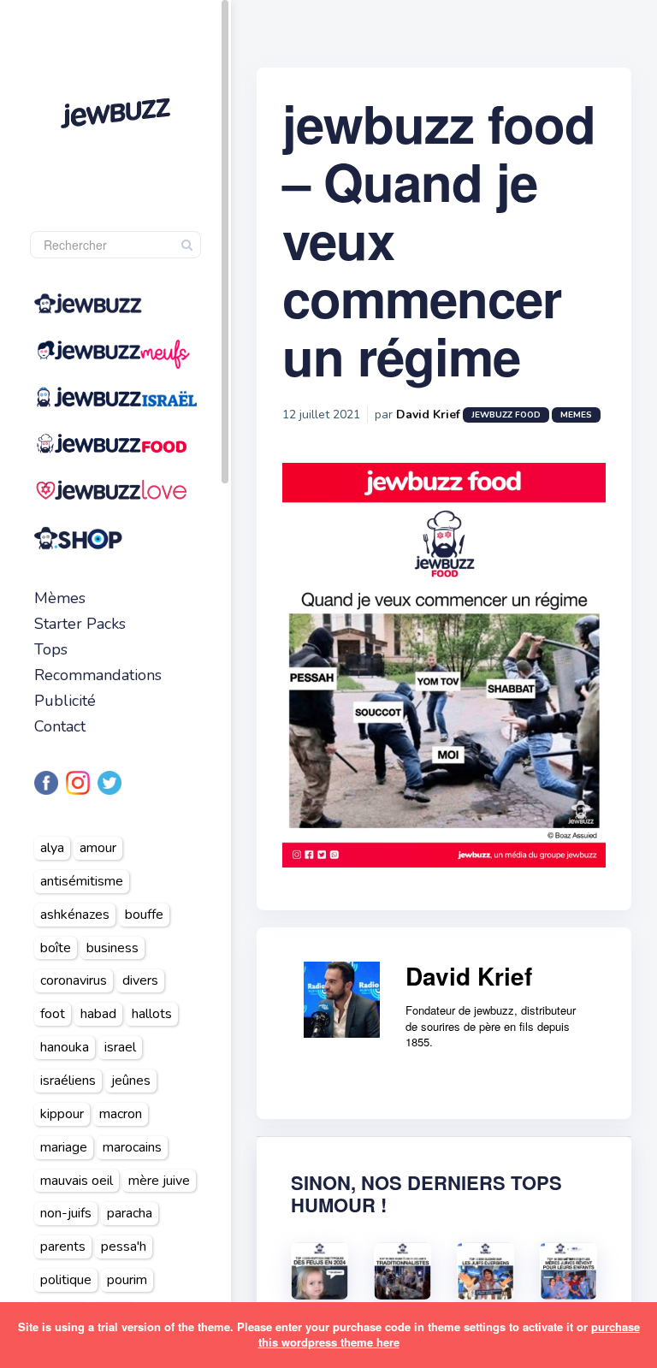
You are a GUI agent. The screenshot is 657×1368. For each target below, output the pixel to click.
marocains (132, 1147)
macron (120, 1113)
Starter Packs (80, 623)
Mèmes (60, 598)
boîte (55, 948)
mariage (63, 1147)
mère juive (159, 1180)
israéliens (68, 1080)
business (112, 948)
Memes (576, 415)
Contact (60, 726)
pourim (127, 1279)
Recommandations (98, 675)
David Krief (428, 414)
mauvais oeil (76, 1180)
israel (120, 1047)
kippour (62, 1113)
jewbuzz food (506, 415)
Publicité (65, 700)
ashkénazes (75, 914)
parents (63, 1246)
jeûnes (131, 1080)
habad (98, 1013)
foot (52, 1013)
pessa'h (123, 1246)
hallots (152, 1013)
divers (140, 980)
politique (66, 1279)
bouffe (144, 914)
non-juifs (66, 1213)
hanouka (64, 1047)
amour (98, 847)
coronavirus (73, 980)
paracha (129, 1213)
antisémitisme (81, 881)
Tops (51, 649)
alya (52, 847)
